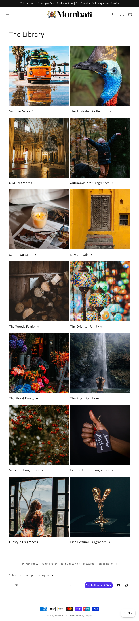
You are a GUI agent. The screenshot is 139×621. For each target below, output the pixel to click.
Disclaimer (89, 563)
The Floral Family (21, 398)
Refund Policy (49, 563)
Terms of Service (70, 563)
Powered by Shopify (82, 615)
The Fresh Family (82, 398)
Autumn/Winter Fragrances (89, 183)
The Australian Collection (88, 111)
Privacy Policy (30, 563)
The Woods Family (22, 326)
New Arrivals (79, 254)
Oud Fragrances (20, 183)
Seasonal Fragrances (24, 470)
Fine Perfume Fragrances (88, 542)
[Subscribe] (70, 585)
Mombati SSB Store (63, 615)
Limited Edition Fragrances (89, 470)
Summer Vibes (19, 111)
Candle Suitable (20, 254)
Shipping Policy (108, 563)
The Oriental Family (84, 326)
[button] (8, 14)
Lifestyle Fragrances (23, 542)
